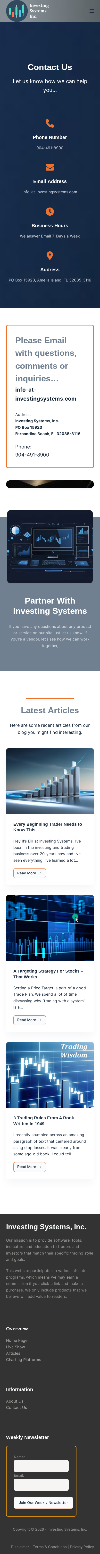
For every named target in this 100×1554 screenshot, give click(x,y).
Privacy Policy (82, 1547)
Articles (13, 1353)
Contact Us (16, 1407)
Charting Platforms (23, 1359)
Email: (19, 1475)
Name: (19, 1457)
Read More (31, 874)
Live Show (15, 1346)
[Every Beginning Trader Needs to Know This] (50, 781)
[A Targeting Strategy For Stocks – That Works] (50, 928)
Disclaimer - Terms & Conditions (39, 1547)
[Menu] (92, 11)
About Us (14, 1401)
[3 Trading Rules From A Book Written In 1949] (50, 1075)
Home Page (16, 1340)
